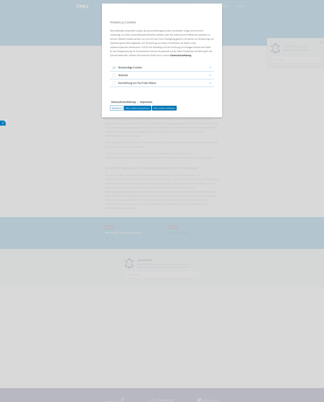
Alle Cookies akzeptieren (138, 108)
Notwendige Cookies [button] (130, 67)
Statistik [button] (123, 75)
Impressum (146, 101)
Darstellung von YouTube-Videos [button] (137, 83)
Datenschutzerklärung (180, 55)
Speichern (117, 108)
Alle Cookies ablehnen (164, 108)
